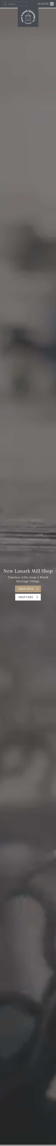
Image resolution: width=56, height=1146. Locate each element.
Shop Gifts (25, 589)
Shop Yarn (26, 597)
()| (43, 3)
